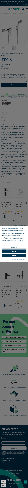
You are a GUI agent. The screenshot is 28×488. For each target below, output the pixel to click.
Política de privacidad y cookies (19, 259)
